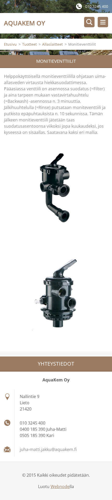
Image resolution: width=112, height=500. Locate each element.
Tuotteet (29, 44)
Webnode (60, 486)
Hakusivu (89, 22)
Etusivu (10, 44)
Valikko (103, 22)
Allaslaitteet (52, 44)
